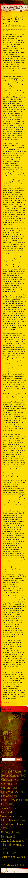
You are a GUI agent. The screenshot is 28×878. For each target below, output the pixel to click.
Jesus (4, 808)
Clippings (14, 743)
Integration (5, 702)
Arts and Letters (11, 771)
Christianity (8, 779)
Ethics (5, 796)
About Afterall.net (14, 714)
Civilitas (6, 783)
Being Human (10, 775)
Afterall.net (14, 4)
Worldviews (8, 865)
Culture (5, 787)
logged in (14, 711)
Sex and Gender (11, 840)
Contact (14, 717)
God (4, 804)
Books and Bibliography (14, 748)
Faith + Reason (10, 800)
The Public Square (12, 844)
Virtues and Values (13, 857)
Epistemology (9, 791)
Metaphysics (9, 820)
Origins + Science (12, 824)
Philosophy (8, 832)
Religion (6, 836)
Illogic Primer (14, 737)
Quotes (14, 753)
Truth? (5, 852)
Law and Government (7, 814)
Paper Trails (14, 732)
